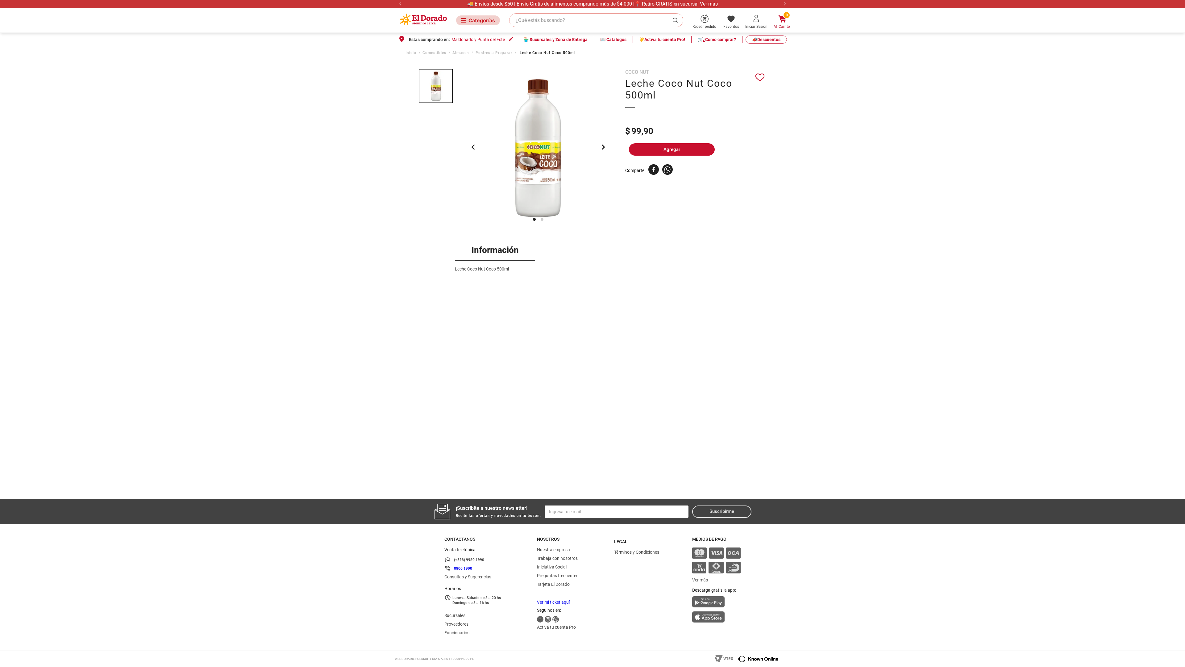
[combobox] (596, 20)
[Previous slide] (400, 4)
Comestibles (434, 53)
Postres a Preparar (494, 53)
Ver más (709, 4)
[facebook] (653, 169)
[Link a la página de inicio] (411, 52)
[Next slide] (784, 4)
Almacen (460, 53)
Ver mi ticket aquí (553, 602)
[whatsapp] (667, 169)
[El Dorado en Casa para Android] (716, 603)
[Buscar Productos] (676, 20)
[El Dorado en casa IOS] (716, 617)
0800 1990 (463, 568)
